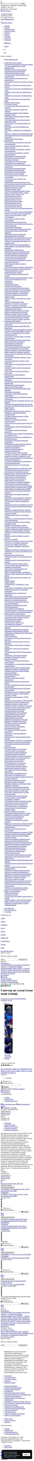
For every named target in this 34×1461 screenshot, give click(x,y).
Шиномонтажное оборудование (15, 186)
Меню (6, 46)
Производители (10, 29)
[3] (5, 1065)
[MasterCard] (9, 1099)
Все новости (5, 963)
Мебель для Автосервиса (13, 891)
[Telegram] (10, 986)
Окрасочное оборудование (13, 63)
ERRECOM (4, 938)
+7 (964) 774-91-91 (7, 14)
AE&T (3, 918)
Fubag (3, 948)
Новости (7, 33)
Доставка (7, 36)
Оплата (7, 34)
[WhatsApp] (8, 986)
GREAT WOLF (5, 1113)
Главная (7, 26)
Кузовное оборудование (12, 102)
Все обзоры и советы (7, 1330)
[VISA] (7, 1097)
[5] (9, 1065)
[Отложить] (2, 1215)
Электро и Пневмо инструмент (15, 811)
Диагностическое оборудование (15, 614)
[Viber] (6, 986)
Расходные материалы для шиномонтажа (18, 269)
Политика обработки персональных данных (12, 1455)
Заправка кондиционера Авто (14, 555)
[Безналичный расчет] (12, 1434)
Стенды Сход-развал (11, 539)
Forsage (3, 944)
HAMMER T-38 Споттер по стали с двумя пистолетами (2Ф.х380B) (14, 1195)
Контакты (8, 40)
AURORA (4, 925)
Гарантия (7, 38)
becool (3, 928)
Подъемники (9, 141)
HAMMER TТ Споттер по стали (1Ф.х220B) (15, 1258)
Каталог (7, 28)
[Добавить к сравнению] (2, 1213)
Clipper (3, 931)
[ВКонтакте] (1, 986)
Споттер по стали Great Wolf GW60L (12, 1284)
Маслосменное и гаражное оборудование (18, 473)
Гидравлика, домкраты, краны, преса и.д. (18, 411)
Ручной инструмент (11, 659)
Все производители (7, 951)
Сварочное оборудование (13, 321)
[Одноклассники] (4, 986)
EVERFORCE (5, 941)
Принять (26, 1454)
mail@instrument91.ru (7, 19)
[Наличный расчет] (11, 1101)
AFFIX (3, 921)
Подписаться (23, 959)
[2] (3, 1065)
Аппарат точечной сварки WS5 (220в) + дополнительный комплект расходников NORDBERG (14, 1227)
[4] (7, 1065)
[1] (1, 1065)
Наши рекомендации (11, 59)
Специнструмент (10, 747)
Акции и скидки (10, 31)
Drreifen (3, 935)
